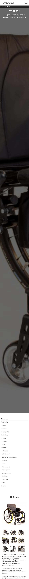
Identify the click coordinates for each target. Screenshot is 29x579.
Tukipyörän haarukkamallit (9, 457)
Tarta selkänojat (6, 473)
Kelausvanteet (6, 467)
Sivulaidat (4, 460)
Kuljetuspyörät (6, 470)
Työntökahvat (6, 454)
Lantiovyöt (5, 479)
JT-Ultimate (4, 428)
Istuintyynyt (5, 476)
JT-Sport (3, 444)
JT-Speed (3, 438)
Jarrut (3, 463)
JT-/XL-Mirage (5, 435)
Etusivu (2, 6)
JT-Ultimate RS (5, 432)
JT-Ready (3, 425)
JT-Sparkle (4, 441)
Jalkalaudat (5, 451)
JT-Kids (3, 482)
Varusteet (3, 447)
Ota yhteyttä (4, 422)
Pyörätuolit (4, 419)
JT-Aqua (3, 486)
